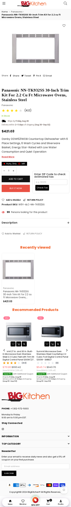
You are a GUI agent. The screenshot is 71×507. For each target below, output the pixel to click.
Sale (7, 318)
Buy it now (16, 188)
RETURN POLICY (35, 200)
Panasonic (7, 105)
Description (9, 223)
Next (66, 350)
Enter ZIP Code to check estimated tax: (50, 175)
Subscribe (9, 473)
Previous (4, 350)
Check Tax (42, 187)
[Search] (65, 4)
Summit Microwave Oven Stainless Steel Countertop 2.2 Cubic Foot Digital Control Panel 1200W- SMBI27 (52, 355)
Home (5, 11)
